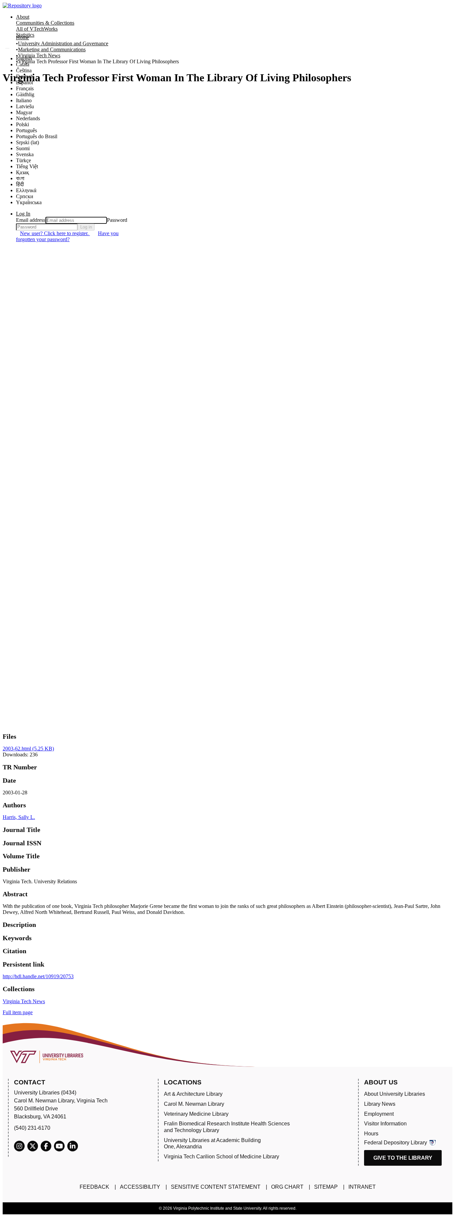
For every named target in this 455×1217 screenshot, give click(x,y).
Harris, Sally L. (19, 817)
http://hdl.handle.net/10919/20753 (38, 976)
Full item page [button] (18, 1012)
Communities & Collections (45, 23)
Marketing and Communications (52, 49)
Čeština (24, 70)
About (22, 17)
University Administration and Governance (63, 43)
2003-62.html (28, 748)
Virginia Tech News (39, 55)
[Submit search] (7, 48)
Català (22, 64)
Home (22, 37)
